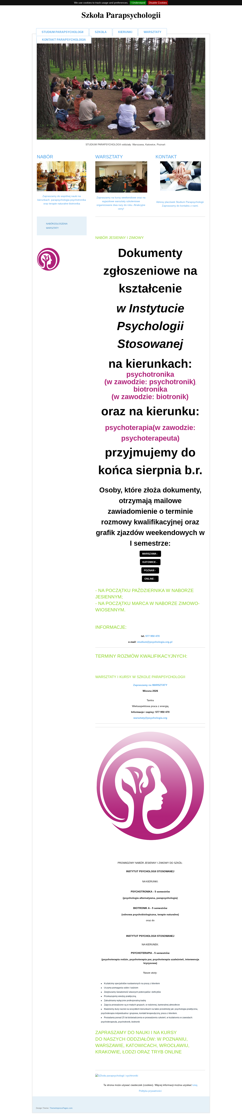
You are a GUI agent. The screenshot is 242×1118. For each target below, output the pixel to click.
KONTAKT (166, 156)
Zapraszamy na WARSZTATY (150, 685)
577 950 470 (152, 636)
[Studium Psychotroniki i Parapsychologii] (150, 786)
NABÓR (45, 156)
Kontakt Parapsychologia (64, 39)
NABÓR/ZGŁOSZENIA (56, 224)
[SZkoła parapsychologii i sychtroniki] (150, 1076)
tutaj (194, 1085)
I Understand (138, 2)
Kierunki (125, 32)
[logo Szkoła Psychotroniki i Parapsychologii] (48, 259)
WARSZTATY (152, 32)
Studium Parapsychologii (62, 32)
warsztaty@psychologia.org (150, 717)
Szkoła (101, 32)
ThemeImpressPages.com (61, 1108)
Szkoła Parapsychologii (121, 14)
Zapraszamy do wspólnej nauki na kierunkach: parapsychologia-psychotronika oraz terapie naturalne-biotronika (61, 200)
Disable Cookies (158, 2)
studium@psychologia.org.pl (154, 641)
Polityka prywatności (150, 1090)
